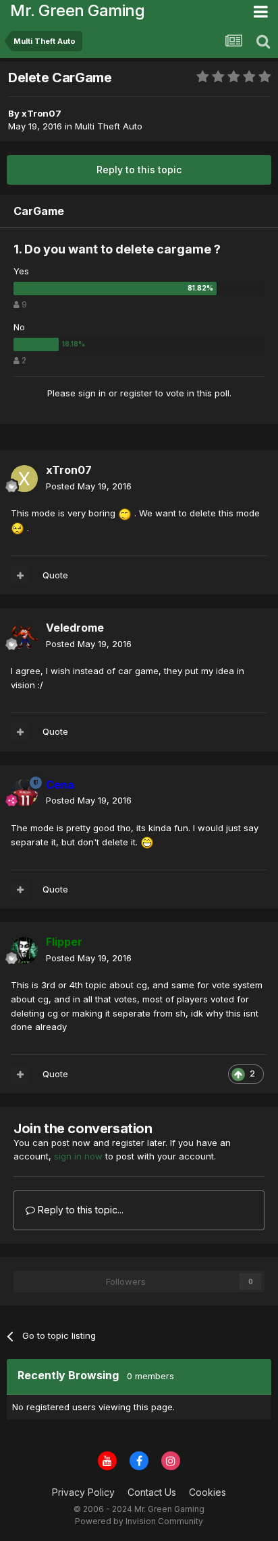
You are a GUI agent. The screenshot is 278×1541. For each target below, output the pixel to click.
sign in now (78, 1156)
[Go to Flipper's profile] (24, 950)
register (136, 393)
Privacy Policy (83, 1492)
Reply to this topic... (79, 1209)
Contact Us (152, 1492)
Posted (89, 486)
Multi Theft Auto (108, 126)
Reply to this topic (139, 169)
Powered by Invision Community (139, 1521)
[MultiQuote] (20, 575)
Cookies (207, 1492)
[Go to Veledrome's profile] (24, 636)
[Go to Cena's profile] (24, 792)
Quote (55, 575)
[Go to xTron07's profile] (24, 478)
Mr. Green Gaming (77, 10)
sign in (92, 393)
